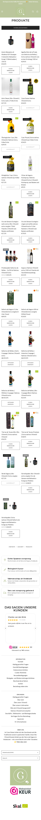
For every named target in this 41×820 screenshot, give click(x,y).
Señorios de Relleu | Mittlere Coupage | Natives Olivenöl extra (10, 393)
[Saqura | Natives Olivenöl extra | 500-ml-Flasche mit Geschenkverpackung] (30, 256)
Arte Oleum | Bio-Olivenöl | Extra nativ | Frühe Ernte (10, 99)
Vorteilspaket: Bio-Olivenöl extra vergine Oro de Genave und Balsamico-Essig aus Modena (30, 477)
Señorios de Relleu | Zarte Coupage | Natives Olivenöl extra (10, 353)
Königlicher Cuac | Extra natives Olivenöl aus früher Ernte (10, 177)
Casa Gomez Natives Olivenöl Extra (28, 99)
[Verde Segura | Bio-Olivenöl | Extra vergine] (10, 462)
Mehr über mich (22, 742)
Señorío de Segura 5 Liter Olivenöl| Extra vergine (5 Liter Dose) (10, 311)
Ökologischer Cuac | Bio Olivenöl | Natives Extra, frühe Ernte (9, 140)
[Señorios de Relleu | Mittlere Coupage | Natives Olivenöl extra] (10, 379)
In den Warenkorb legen (10, 70)
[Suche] (33, 11)
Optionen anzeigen (11, 363)
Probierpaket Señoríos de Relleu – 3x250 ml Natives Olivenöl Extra (10, 270)
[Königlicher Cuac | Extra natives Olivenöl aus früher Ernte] (10, 163)
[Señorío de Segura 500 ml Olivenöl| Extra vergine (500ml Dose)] (30, 298)
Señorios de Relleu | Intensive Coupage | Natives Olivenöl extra (28, 353)
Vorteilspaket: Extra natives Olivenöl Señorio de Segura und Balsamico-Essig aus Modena (10, 521)
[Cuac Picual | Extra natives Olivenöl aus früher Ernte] (30, 126)
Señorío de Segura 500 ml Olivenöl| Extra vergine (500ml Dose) (29, 311)
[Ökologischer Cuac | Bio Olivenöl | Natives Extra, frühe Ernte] (10, 126)
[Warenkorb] (37, 11)
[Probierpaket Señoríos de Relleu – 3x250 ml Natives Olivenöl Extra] (10, 256)
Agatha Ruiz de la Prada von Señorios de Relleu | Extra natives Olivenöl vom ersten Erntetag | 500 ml (30, 55)
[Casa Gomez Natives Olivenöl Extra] (30, 87)
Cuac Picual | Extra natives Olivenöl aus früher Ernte (30, 139)
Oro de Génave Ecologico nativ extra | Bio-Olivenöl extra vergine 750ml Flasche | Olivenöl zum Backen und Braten (9, 226)
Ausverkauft (30, 108)
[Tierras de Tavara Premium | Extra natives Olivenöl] (30, 420)
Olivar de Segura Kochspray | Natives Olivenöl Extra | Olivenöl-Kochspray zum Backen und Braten (30, 180)
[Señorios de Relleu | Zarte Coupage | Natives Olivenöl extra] (10, 339)
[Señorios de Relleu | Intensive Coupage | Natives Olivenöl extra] (30, 339)
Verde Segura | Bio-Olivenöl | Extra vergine (9, 475)
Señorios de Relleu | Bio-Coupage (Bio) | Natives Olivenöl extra (29, 393)
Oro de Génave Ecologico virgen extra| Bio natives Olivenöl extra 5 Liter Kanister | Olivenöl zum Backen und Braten (29, 226)
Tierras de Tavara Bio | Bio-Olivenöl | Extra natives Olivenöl (10, 434)
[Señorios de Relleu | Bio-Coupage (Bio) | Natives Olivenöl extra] (30, 379)
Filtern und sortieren (20, 28)
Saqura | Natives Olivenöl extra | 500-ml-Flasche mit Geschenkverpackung (30, 270)
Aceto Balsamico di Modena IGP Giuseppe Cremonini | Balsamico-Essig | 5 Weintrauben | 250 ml (9, 56)
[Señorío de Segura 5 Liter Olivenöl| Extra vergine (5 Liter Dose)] (10, 298)
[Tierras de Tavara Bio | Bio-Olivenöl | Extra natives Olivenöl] (10, 420)
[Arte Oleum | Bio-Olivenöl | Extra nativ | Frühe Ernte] (10, 87)
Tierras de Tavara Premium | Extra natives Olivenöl (30, 433)
